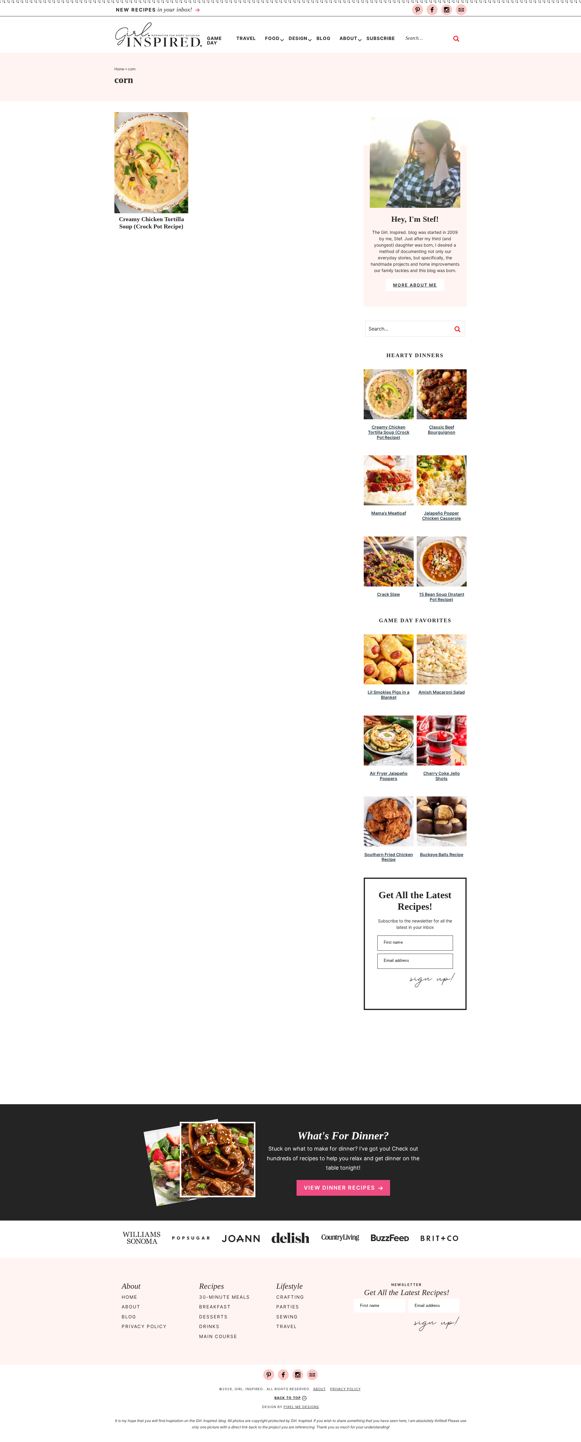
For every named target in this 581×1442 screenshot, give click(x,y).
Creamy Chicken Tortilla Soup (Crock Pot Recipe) (388, 432)
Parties (287, 1307)
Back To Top (287, 1398)
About (348, 38)
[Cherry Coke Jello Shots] (442, 762)
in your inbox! (155, 9)
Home (119, 69)
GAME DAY (214, 40)
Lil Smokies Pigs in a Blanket (388, 694)
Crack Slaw (388, 594)
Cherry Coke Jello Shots (441, 776)
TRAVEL (246, 38)
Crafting (290, 1297)
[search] (456, 39)
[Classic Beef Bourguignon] (442, 416)
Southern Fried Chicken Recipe (388, 857)
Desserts (213, 1317)
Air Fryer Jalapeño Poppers (389, 776)
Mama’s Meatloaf (388, 513)
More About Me (415, 284)
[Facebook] (432, 9)
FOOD (272, 38)
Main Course (218, 1336)
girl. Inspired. (158, 34)
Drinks (209, 1327)
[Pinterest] (417, 9)
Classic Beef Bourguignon (441, 429)
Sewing (287, 1317)
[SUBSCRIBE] (415, 980)
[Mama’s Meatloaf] (389, 502)
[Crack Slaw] (389, 583)
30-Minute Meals (224, 1297)
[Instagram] (446, 9)
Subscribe (380, 38)
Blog (323, 38)
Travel (286, 1327)
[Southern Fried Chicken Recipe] (389, 843)
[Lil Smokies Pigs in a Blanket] (389, 681)
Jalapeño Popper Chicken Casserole (441, 515)
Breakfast (215, 1307)
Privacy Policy (144, 1327)
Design (298, 38)
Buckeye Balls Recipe (441, 854)
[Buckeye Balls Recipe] (442, 843)
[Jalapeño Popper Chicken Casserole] (442, 502)
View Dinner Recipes (339, 1187)
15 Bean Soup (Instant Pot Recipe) (441, 597)
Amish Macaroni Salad (442, 692)
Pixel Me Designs (301, 1407)
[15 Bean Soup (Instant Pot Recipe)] (442, 583)
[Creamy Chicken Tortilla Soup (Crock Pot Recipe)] (389, 416)
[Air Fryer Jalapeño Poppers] (389, 762)
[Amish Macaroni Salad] (442, 681)
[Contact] (461, 9)
